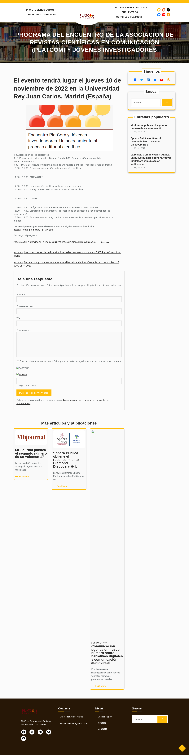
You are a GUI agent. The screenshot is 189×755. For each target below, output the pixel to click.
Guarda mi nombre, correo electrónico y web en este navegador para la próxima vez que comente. (70, 361)
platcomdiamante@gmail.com (73, 723)
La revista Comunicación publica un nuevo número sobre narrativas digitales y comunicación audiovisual (151, 159)
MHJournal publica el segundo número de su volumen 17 (149, 127)
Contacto (102, 729)
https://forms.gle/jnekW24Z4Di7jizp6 (33, 229)
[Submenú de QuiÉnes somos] (56, 10)
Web (18, 318)
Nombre (21, 294)
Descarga (105, 242)
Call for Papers (105, 716)
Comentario (23, 330)
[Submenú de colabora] (41, 14)
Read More (24, 476)
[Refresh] (21, 374)
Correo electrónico (27, 306)
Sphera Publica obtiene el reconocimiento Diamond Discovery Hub (146, 141)
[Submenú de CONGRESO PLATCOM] (143, 17)
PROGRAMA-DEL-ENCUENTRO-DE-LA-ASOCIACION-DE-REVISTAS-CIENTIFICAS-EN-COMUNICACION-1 (56, 242)
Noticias (102, 722)
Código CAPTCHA (25, 385)
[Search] (167, 102)
